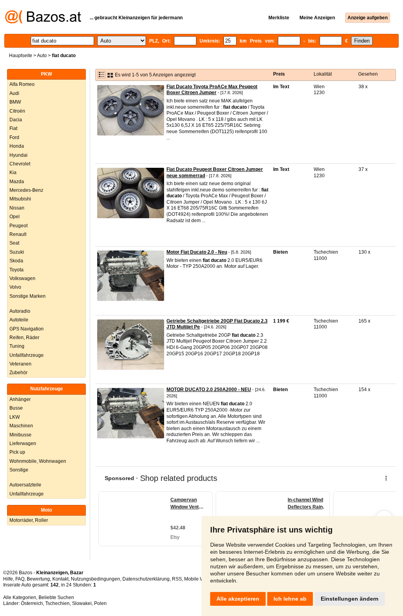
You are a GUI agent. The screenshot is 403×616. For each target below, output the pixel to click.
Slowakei (82, 603)
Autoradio (19, 311)
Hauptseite (20, 55)
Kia (13, 172)
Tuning (16, 346)
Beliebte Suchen (56, 597)
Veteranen (20, 364)
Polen (100, 603)
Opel (14, 216)
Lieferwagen (22, 443)
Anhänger (20, 399)
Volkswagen (22, 278)
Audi (14, 93)
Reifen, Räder (24, 337)
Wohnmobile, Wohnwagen (37, 461)
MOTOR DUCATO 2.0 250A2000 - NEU (208, 389)
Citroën (17, 111)
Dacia (15, 119)
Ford (14, 137)
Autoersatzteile (25, 485)
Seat (14, 243)
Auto (42, 55)
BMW (15, 102)
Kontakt (60, 579)
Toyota (16, 270)
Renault (17, 234)
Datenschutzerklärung (146, 579)
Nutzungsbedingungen (95, 579)
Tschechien (57, 603)
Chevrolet (19, 164)
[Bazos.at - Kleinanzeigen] (43, 22)
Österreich (32, 603)
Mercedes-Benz (26, 190)
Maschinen (21, 426)
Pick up (17, 452)
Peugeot (18, 225)
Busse (16, 408)
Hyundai (18, 155)
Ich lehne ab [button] (290, 599)
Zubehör (18, 372)
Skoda (16, 260)
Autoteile (18, 320)
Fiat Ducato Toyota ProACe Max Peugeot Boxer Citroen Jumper (211, 90)
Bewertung (38, 579)
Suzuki (16, 252)
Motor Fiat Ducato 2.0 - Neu (196, 252)
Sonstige (18, 470)
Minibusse (20, 435)
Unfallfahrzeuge (26, 355)
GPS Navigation (26, 329)
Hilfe (8, 579)
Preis (279, 74)
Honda (16, 146)
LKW (14, 417)
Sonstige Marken (27, 296)
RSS (177, 579)
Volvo (15, 287)
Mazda (16, 181)
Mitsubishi (20, 199)
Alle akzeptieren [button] (237, 599)
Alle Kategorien (19, 597)
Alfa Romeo (22, 84)
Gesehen (368, 74)
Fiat (13, 128)
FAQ (19, 579)
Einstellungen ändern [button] (350, 599)
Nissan (16, 208)
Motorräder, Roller (28, 520)
